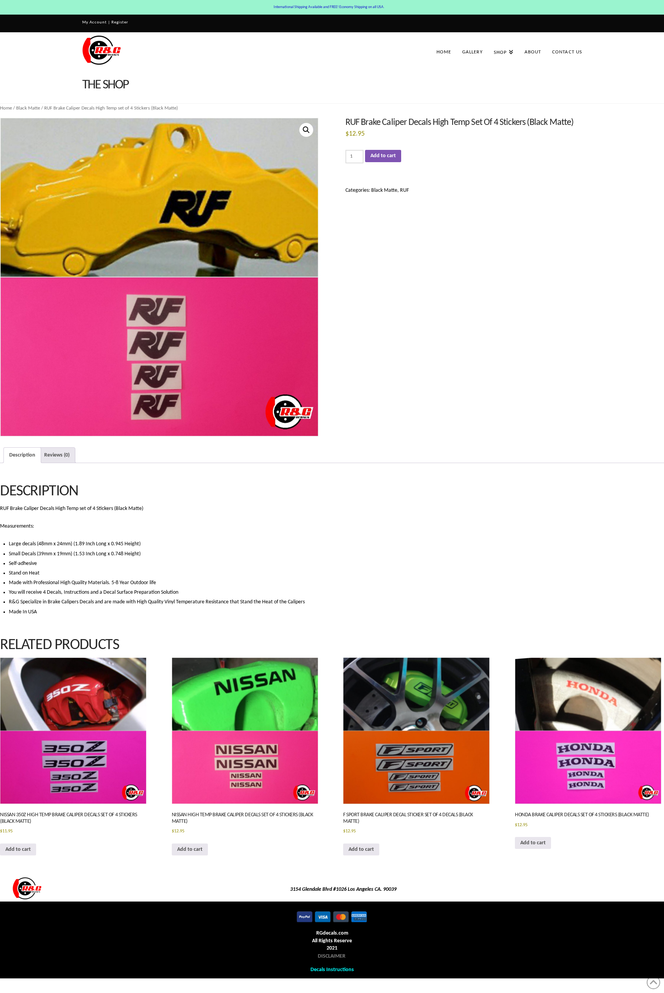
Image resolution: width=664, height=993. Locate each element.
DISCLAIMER (331, 956)
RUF (404, 190)
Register (119, 22)
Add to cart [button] (18, 849)
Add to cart (383, 156)
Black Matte (28, 108)
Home (6, 108)
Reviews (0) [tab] (57, 455)
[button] (306, 130)
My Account (94, 22)
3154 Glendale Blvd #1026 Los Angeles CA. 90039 (343, 889)
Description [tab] (22, 455)
